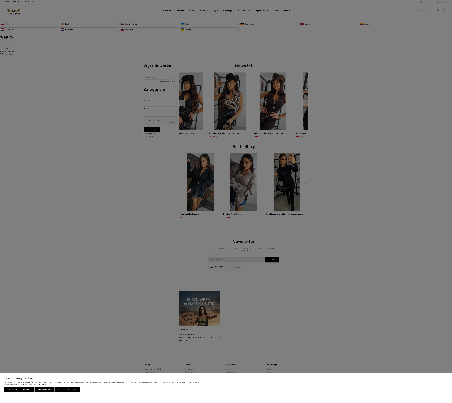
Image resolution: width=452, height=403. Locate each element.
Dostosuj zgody (44, 389)
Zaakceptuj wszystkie (67, 389)
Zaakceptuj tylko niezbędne (19, 389)
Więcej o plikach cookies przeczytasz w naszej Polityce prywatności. (25, 384)
